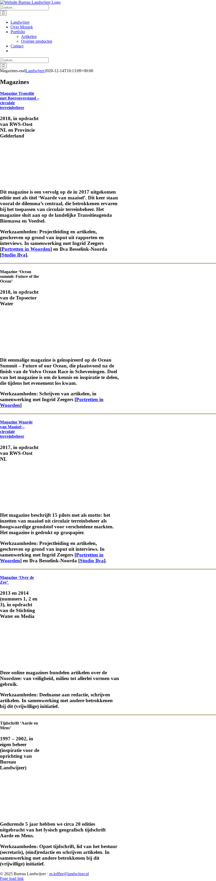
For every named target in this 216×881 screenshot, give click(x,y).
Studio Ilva (14, 255)
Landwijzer (35, 70)
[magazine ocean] (20, 349)
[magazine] (20, 182)
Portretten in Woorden (26, 249)
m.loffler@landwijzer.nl (69, 874)
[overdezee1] (20, 662)
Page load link (12, 878)
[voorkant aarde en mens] (20, 813)
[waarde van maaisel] (20, 505)
